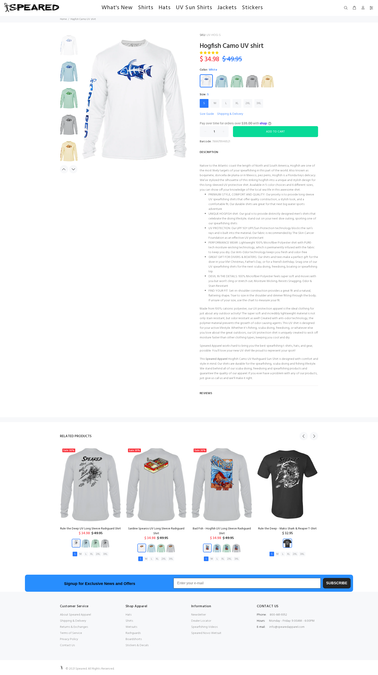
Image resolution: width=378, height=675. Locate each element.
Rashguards (133, 633)
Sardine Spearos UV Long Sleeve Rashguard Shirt (156, 531)
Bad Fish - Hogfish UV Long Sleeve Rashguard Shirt (222, 531)
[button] (209, 53)
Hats (165, 7)
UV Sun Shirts (194, 7)
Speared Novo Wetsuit (206, 633)
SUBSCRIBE (336, 583)
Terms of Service (71, 633)
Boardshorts (134, 639)
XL (237, 103)
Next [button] (73, 169)
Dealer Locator (201, 620)
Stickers (252, 7)
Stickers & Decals (137, 645)
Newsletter (198, 614)
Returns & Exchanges (74, 627)
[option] (69, 47)
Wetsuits (131, 627)
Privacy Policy (69, 639)
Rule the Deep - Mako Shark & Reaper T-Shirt (287, 528)
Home (63, 19)
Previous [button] (64, 169)
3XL (259, 103)
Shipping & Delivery (230, 114)
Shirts (145, 7)
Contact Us (67, 645)
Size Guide (207, 114)
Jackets (227, 7)
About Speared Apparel (75, 614)
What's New (117, 7)
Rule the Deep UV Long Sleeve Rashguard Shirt (90, 528)
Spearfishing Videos (204, 627)
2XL (247, 103)
